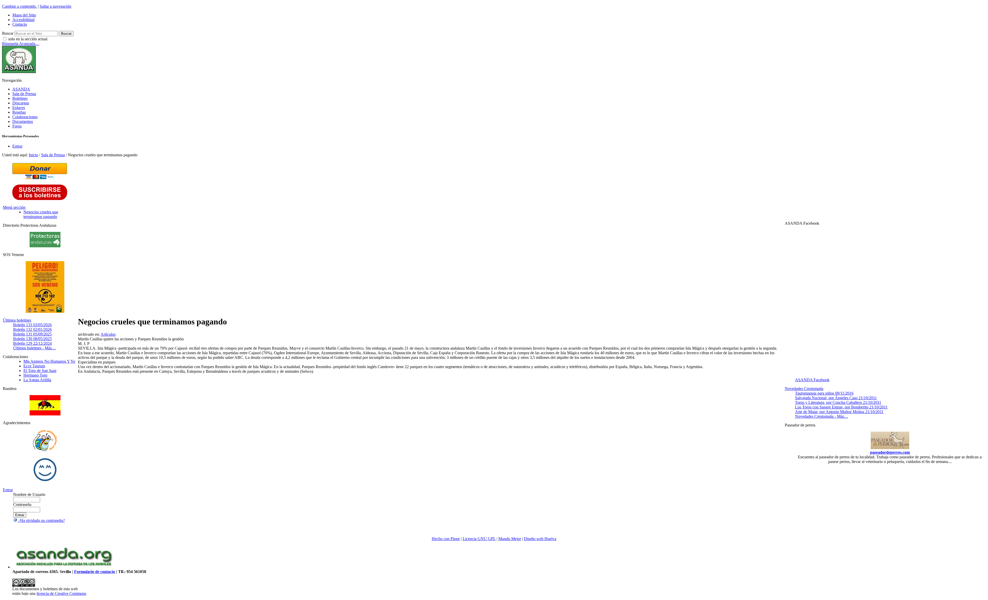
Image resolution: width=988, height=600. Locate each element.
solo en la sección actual (27, 39)
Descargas (20, 103)
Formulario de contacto (94, 571)
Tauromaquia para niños (824, 393)
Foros (17, 126)
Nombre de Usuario (29, 494)
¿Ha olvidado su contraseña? (41, 520)
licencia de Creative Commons (61, 593)
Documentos (22, 121)
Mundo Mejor (509, 539)
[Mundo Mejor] (45, 481)
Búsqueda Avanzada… (20, 43)
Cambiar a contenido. (19, 6)
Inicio (33, 155)
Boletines (20, 98)
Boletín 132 (32, 329)
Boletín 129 (32, 343)
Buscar (7, 33)
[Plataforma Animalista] (45, 450)
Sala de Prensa (24, 94)
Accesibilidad (23, 19)
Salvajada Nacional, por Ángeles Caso (836, 398)
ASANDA (21, 89)
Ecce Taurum (34, 366)
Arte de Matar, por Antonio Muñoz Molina (839, 412)
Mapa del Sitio (24, 15)
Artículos (108, 334)
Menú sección (14, 207)
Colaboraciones (25, 117)
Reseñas (19, 112)
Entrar (17, 146)
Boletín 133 (32, 325)
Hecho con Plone (446, 539)
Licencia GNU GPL (479, 539)
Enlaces (18, 107)
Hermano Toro (35, 375)
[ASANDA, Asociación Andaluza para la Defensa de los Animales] (63, 567)
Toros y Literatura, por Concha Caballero (838, 402)
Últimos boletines (17, 320)
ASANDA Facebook (812, 380)
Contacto (19, 24)
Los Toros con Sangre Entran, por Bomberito (841, 407)
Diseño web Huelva (540, 539)
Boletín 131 (32, 334)
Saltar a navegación (55, 6)
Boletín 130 (32, 339)
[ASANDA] (19, 71)
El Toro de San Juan (39, 370)
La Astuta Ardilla (37, 380)
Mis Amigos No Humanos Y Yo (49, 361)
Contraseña (22, 504)
